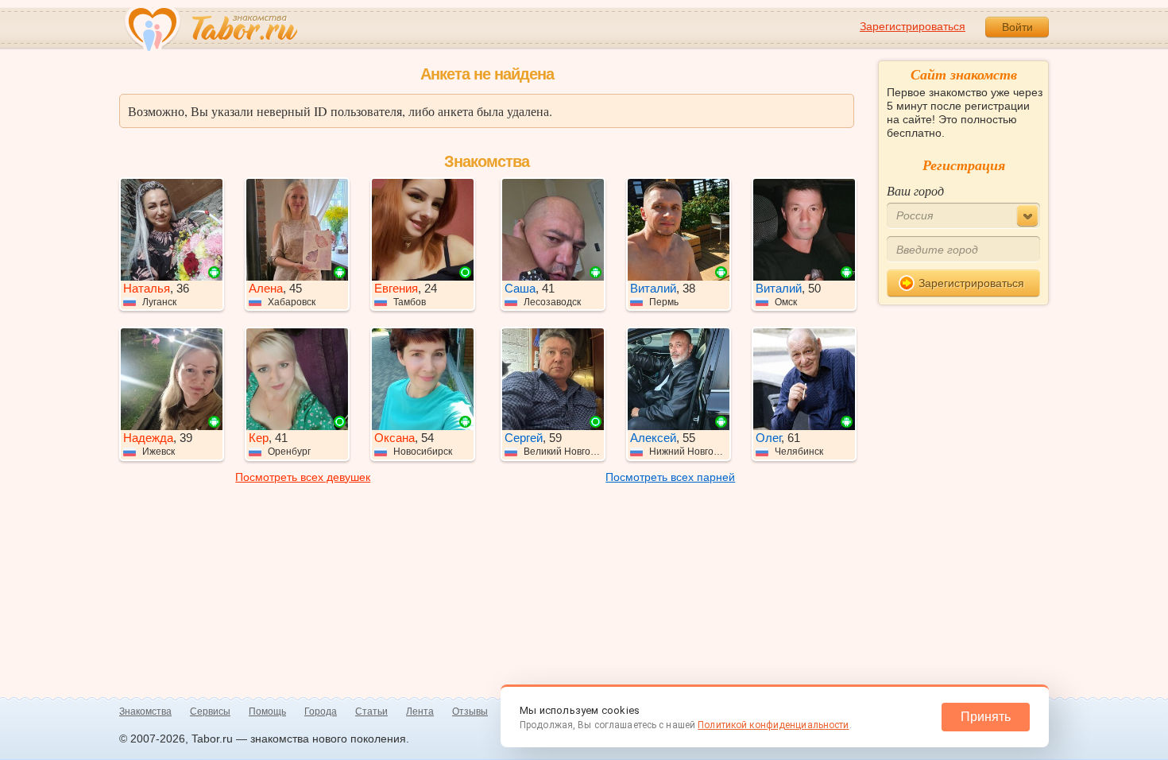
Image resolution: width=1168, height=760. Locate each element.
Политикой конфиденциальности (773, 725)
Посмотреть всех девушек (302, 477)
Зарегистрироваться (912, 26)
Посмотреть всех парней (670, 477)
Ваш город (915, 190)
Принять (986, 716)
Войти (1017, 27)
